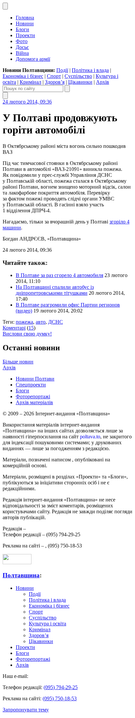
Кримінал (30, 82)
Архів (102, 82)
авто (41, 322)
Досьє (22, 47)
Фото (22, 41)
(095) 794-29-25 (61, 687)
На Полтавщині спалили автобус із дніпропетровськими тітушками (55, 290)
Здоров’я (55, 82)
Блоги (22, 29)
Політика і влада (90, 70)
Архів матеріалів (34, 402)
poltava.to (90, 436)
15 (31, 328)
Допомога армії (33, 59)
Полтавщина (21, 575)
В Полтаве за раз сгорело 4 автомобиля (59, 275)
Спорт (54, 76)
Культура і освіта (47, 623)
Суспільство (78, 76)
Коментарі (14, 328)
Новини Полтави (35, 379)
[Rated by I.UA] (17, 562)
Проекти (25, 35)
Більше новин (18, 361)
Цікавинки (80, 82)
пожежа (24, 322)
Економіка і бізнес (23, 76)
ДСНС (55, 322)
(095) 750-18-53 (60, 698)
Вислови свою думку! (27, 333)
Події (62, 70)
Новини (25, 23)
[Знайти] (67, 88)
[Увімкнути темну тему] (5, 6)
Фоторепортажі (33, 396)
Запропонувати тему (26, 709)
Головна (25, 17)
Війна (22, 53)
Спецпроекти (31, 384)
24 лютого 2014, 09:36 (27, 101)
